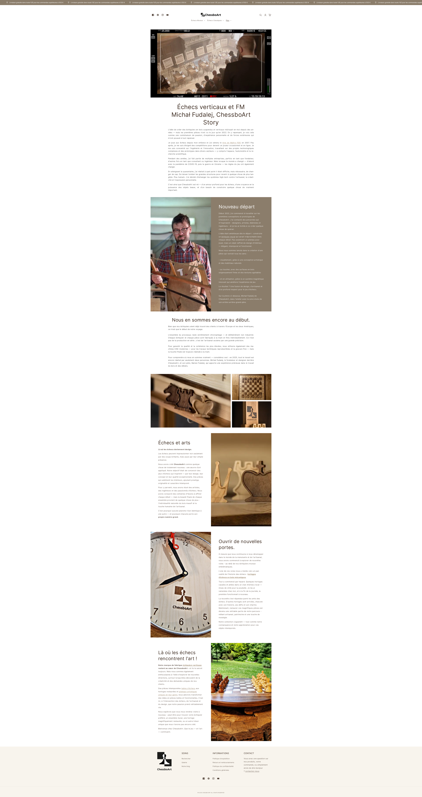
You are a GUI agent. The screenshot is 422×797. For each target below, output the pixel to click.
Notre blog (186, 766)
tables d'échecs (188, 688)
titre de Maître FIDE (231, 143)
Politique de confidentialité (223, 766)
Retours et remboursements (223, 762)
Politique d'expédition (221, 759)
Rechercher (186, 759)
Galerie (184, 762)
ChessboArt (206, 792)
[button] (198, 20)
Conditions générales (221, 770)
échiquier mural (228, 237)
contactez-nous (252, 771)
